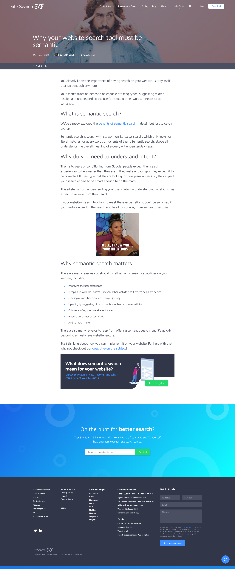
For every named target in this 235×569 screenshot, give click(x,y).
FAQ (34, 512)
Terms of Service (68, 489)
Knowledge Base (39, 508)
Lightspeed (93, 500)
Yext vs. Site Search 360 (127, 509)
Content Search (39, 493)
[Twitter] (35, 531)
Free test (142, 452)
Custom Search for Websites (129, 523)
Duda (91, 496)
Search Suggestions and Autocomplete (133, 535)
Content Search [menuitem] (106, 6)
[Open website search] (190, 6)
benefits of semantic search (117, 123)
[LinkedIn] (40, 531)
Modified (92, 510)
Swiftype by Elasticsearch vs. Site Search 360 (136, 501)
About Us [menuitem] (165, 6)
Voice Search (123, 531)
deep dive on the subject (109, 348)
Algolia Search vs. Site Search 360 (132, 497)
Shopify (92, 519)
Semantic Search (125, 527)
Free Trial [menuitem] (216, 6)
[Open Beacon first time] (225, 559)
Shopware (93, 516)
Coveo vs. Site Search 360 (128, 513)
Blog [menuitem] (154, 6)
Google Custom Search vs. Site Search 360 (135, 493)
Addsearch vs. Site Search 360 (130, 505)
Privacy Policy (67, 492)
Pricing (35, 497)
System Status (67, 499)
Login (63, 508)
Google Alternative (40, 516)
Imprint (64, 496)
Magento (92, 513)
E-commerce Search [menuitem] (127, 6)
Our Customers (39, 501)
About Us (36, 505)
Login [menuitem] (202, 6)
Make (91, 503)
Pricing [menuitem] (145, 6)
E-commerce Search (41, 489)
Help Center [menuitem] (179, 6)
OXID (91, 506)
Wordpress (93, 493)
